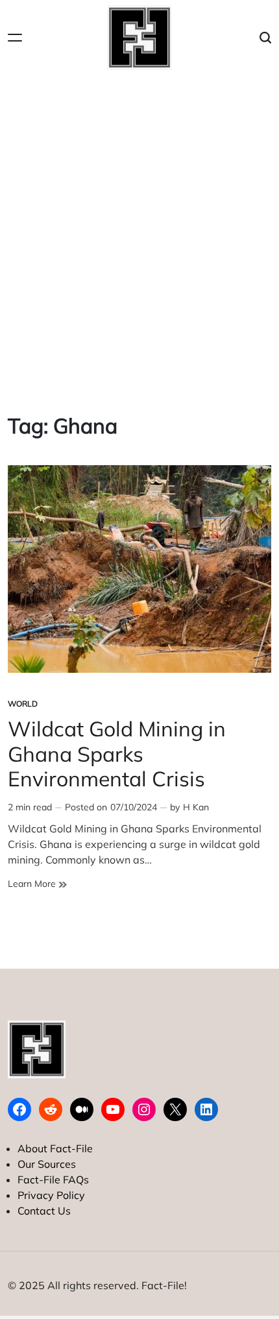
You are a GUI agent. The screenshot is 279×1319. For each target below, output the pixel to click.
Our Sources (47, 1163)
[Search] (265, 38)
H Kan (196, 807)
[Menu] (15, 38)
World (23, 703)
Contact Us (44, 1210)
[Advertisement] (139, 234)
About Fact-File (55, 1148)
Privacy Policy (51, 1195)
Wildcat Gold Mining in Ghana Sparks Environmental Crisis (117, 754)
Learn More (37, 884)
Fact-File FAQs (53, 1179)
